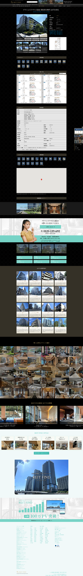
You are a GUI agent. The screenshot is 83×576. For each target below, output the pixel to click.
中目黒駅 (46, 540)
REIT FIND (14, 4)
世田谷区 (35, 534)
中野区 (31, 538)
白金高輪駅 (41, 533)
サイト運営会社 (58, 241)
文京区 (31, 533)
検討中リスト (57, 536)
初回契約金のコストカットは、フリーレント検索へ (41, 520)
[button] (64, 415)
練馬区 (35, 540)
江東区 (35, 529)
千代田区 (35, 530)
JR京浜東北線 (26, 115)
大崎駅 (46, 538)
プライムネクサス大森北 (27, 4)
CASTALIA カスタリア (20, 538)
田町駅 (41, 534)
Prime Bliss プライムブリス (21, 568)
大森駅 (30, 115)
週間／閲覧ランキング (58, 529)
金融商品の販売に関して (58, 538)
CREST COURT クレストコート (21, 553)
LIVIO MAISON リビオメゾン (21, 564)
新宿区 (31, 530)
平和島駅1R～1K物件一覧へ (37, 257)
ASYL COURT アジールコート (21, 557)
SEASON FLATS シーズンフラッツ (22, 544)
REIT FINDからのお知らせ (58, 540)
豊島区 (35, 536)
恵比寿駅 (46, 529)
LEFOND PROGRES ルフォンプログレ (22, 537)
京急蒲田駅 (29, 119)
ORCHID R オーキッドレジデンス (21, 540)
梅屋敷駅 (29, 117)
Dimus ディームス (19, 541)
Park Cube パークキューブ (20, 534)
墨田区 (31, 534)
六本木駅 (41, 529)
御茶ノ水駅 (47, 541)
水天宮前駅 (41, 538)
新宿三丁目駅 (47, 533)
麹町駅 (46, 537)
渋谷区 (31, 529)
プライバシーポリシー (58, 537)
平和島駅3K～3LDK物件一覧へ (55, 261)
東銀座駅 (41, 540)
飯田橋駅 (46, 534)
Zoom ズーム (19, 563)
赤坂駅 (41, 530)
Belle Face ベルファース (20, 565)
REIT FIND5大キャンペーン (41, 453)
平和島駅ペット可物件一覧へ (20, 261)
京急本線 (25, 116)
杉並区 (35, 538)
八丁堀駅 (41, 541)
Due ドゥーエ (19, 545)
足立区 (31, 541)
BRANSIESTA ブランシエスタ (21, 556)
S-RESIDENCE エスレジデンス (21, 549)
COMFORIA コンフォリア (20, 530)
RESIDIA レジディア (19, 529)
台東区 (35, 533)
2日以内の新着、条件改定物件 (59, 534)
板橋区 (31, 540)
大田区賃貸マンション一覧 (19, 4)
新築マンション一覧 (58, 533)
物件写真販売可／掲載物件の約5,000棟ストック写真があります (32, 52)
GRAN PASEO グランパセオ (21, 548)
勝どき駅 (41, 536)
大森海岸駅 (29, 116)
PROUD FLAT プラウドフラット (21, 533)
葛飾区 (35, 541)
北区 (31, 537)
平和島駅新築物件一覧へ (20, 257)
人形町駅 (41, 537)
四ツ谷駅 (46, 536)
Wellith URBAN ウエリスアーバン (21, 561)
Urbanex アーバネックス (20, 536)
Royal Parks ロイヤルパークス (21, 552)
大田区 (31, 536)
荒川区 (35, 537)
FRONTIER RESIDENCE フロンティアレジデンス (23, 560)
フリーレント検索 (57, 530)
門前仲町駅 (47, 530)
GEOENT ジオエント (20, 567)
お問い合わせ (49, 227)
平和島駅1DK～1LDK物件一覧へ (38, 261)
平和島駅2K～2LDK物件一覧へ (55, 257)
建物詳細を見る (20, 57)
